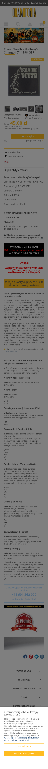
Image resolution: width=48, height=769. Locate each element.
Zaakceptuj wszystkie (24, 753)
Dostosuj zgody (24, 746)
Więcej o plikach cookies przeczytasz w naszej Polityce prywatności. (21, 739)
